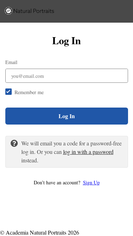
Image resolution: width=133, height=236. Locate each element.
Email (11, 62)
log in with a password (88, 151)
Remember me (29, 92)
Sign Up (91, 182)
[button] (66, 182)
